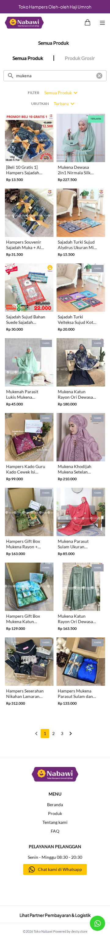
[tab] (27, 58)
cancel (99, 75)
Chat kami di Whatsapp (60, 869)
